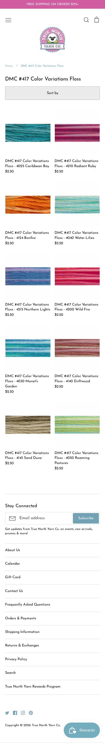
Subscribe (86, 518)
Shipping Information (22, 632)
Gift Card (12, 577)
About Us (12, 550)
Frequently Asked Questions (27, 605)
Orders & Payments (20, 618)
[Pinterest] (29, 713)
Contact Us (14, 591)
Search (10, 673)
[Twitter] (5, 713)
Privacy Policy (16, 659)
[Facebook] (13, 713)
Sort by (52, 93)
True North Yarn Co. (46, 725)
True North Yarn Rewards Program (32, 687)
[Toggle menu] (8, 19)
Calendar (12, 564)
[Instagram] (21, 713)
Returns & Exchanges (22, 645)
